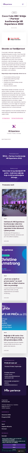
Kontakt (4, 436)
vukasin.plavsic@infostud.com (12, 376)
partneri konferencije (17, 118)
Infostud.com (6, 401)
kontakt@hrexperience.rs (10, 385)
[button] (23, 4)
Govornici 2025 (6, 414)
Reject (14, 447)
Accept (14, 444)
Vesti (14, 12)
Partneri (4, 428)
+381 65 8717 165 (9, 378)
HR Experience (14, 131)
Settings (14, 449)
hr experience (6, 118)
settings (16, 442)
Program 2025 (6, 417)
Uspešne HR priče (7, 426)
